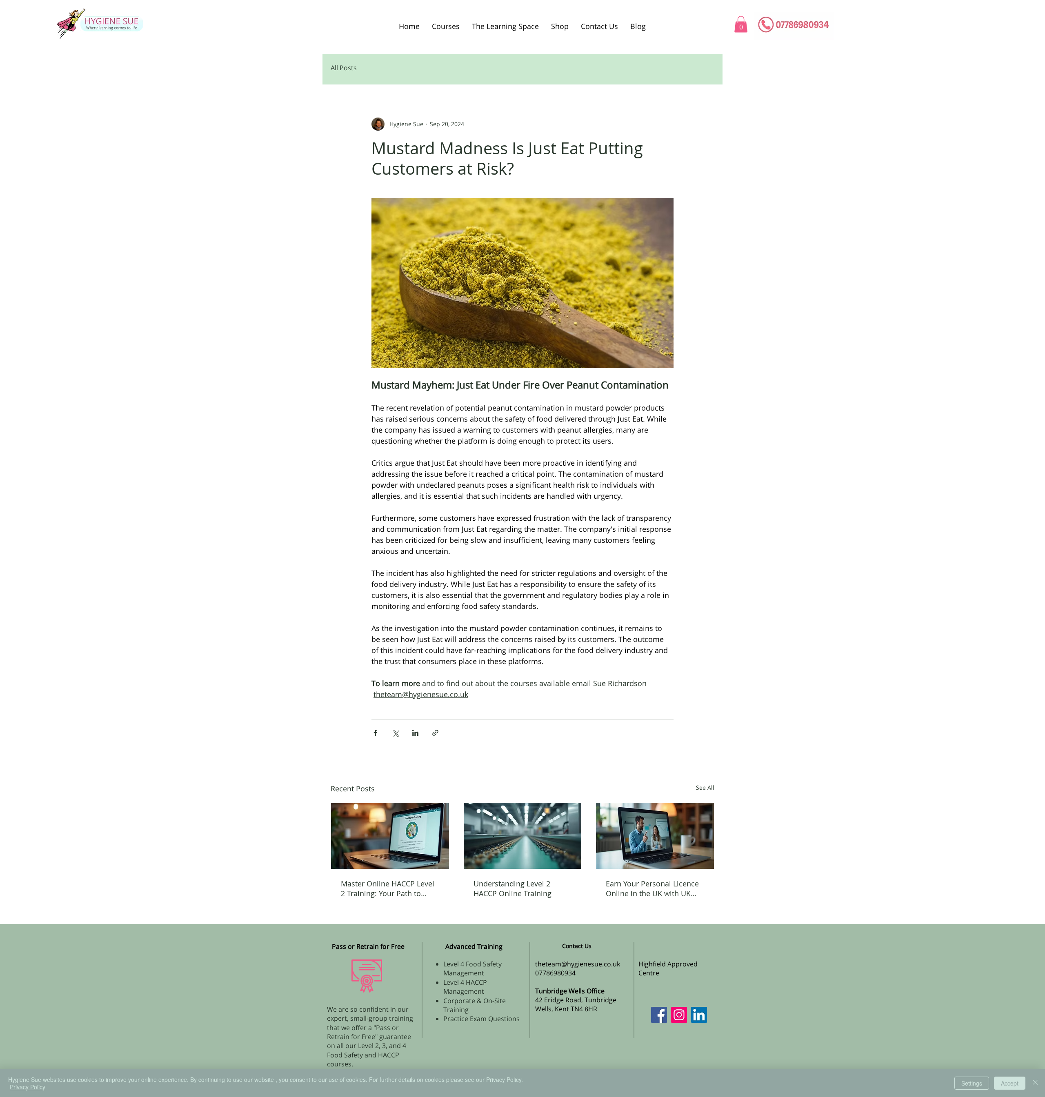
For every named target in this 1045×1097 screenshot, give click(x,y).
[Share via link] (435, 733)
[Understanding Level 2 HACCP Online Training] (523, 836)
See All (705, 787)
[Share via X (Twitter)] (395, 733)
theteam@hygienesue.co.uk (577, 963)
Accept (1009, 1083)
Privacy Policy (27, 1087)
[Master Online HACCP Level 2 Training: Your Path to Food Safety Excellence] (390, 836)
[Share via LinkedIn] (415, 733)
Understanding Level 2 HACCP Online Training (512, 888)
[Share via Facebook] (375, 733)
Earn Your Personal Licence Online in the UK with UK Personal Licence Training (652, 888)
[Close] (1035, 1083)
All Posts (344, 67)
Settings (971, 1083)
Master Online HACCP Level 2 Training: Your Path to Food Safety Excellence (387, 888)
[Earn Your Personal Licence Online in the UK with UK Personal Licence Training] (655, 836)
